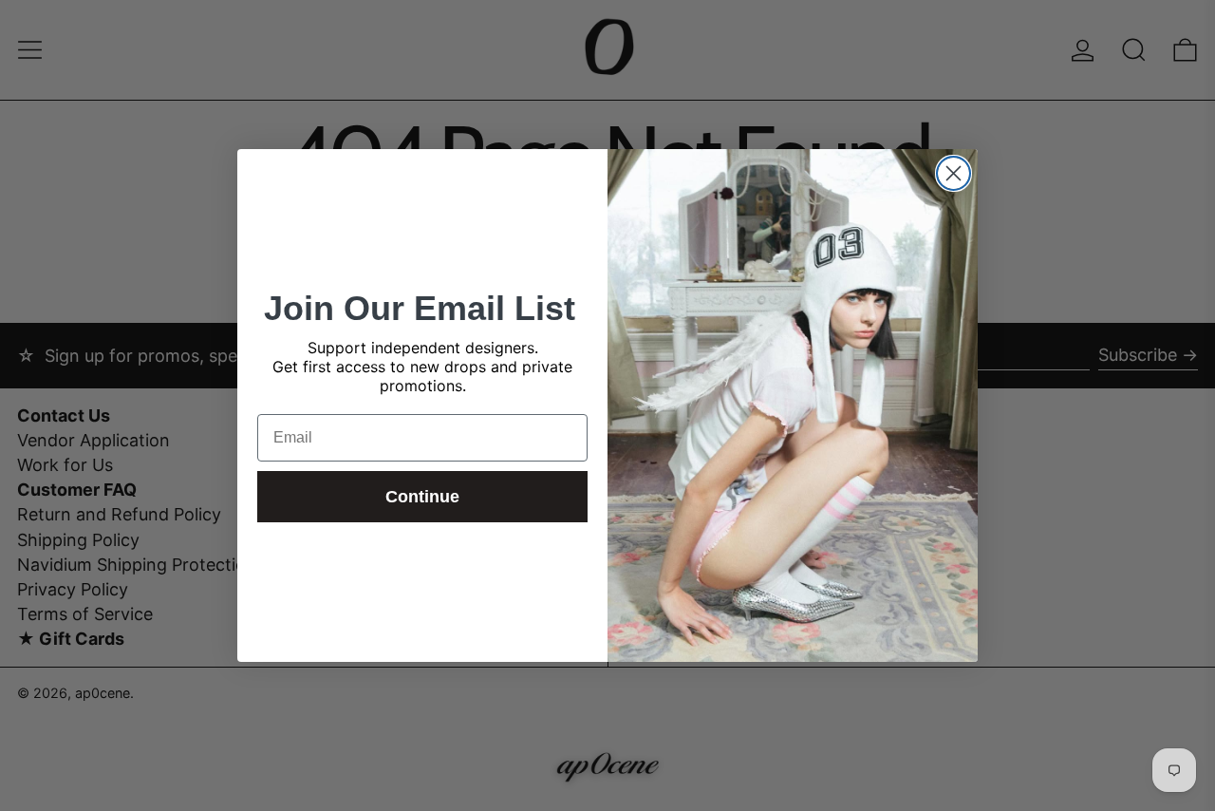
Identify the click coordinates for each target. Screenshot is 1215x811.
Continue (422, 496)
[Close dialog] (953, 173)
